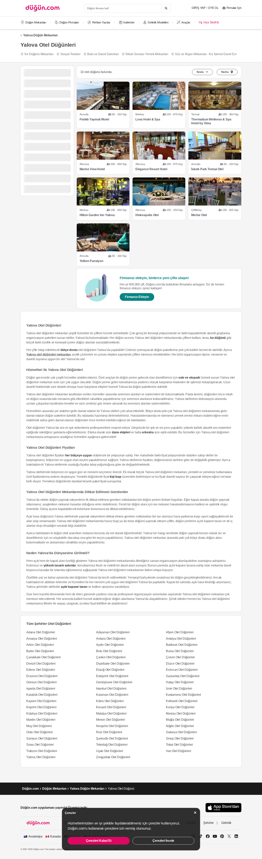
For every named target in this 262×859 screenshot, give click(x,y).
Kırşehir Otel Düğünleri (41, 707)
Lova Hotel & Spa (147, 119)
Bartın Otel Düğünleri (40, 651)
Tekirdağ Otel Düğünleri (111, 744)
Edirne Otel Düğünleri (40, 669)
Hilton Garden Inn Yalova (97, 215)
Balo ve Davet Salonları (103, 54)
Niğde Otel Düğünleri (180, 726)
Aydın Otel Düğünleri (110, 644)
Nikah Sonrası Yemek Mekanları (146, 54)
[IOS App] (223, 807)
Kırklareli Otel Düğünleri (182, 701)
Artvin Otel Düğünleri (40, 644)
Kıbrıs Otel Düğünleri (110, 701)
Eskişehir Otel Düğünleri (112, 676)
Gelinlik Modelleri (158, 22)
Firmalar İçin (234, 7)
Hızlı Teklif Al (211, 22)
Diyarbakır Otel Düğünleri (113, 663)
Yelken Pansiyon (91, 261)
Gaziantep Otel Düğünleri (182, 676)
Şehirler (208, 822)
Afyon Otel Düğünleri (180, 632)
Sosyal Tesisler (70, 54)
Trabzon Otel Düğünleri (41, 751)
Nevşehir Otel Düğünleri (112, 726)
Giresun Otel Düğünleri (41, 682)
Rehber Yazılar (101, 22)
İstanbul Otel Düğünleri (111, 688)
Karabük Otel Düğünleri (42, 694)
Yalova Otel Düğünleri (40, 757)
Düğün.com (30, 788)
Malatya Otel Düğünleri (111, 713)
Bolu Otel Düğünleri (109, 651)
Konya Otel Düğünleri (180, 707)
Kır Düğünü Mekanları (39, 54)
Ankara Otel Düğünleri (111, 638)
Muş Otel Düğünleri (39, 726)
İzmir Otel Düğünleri (179, 688)
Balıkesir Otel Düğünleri (181, 644)
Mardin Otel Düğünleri (40, 719)
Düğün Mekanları (35, 22)
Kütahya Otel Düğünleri (41, 713)
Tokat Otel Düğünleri (179, 744)
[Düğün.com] (43, 8)
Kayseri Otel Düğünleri (41, 701)
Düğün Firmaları (69, 22)
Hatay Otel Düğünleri (180, 682)
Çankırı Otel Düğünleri (111, 657)
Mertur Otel (199, 215)
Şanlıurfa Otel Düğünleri (112, 738)
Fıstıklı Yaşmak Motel (94, 119)
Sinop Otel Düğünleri (180, 738)
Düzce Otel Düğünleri (180, 663)
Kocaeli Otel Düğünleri (111, 707)
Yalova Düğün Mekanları (40, 35)
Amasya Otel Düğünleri (41, 638)
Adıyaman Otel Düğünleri (112, 632)
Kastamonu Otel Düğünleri (183, 694)
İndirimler (128, 22)
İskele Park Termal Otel (207, 169)
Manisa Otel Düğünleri (181, 713)
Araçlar (185, 22)
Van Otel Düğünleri (178, 751)
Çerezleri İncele (163, 840)
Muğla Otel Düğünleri (180, 719)
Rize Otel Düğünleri (109, 732)
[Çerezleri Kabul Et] (195, 812)
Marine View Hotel (92, 169)
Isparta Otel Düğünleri (40, 688)
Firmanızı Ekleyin (137, 296)
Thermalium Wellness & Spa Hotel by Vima (211, 121)
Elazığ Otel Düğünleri (110, 669)
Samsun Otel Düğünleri (41, 738)
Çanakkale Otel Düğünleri (43, 657)
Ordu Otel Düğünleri (39, 732)
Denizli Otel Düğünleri (41, 663)
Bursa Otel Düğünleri (180, 651)
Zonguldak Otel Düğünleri (113, 757)
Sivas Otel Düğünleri (40, 744)
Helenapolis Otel (147, 215)
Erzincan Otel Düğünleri (182, 669)
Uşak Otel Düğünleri (109, 751)
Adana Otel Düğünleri (40, 632)
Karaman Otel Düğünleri (112, 694)
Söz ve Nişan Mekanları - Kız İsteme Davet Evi (205, 54)
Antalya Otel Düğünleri (181, 638)
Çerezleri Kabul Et (98, 840)
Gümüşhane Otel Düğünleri (114, 682)
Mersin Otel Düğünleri (110, 719)
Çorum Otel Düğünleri (180, 657)
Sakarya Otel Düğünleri (181, 732)
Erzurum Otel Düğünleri (42, 676)
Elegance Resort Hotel (151, 169)
